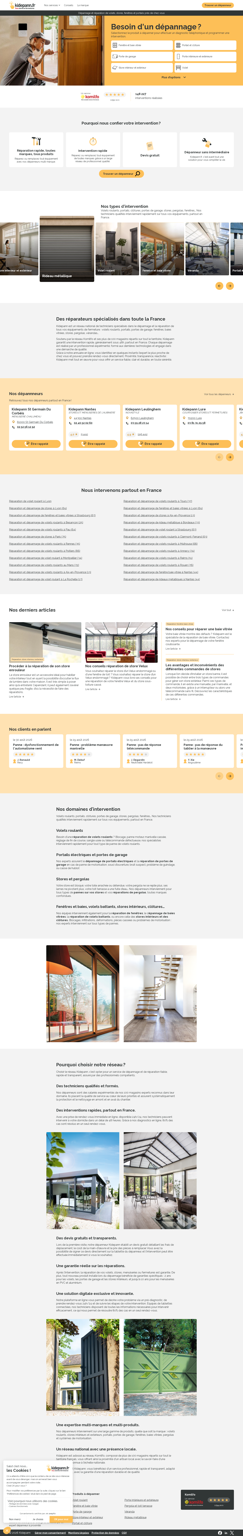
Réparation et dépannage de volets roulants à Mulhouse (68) (160, 543)
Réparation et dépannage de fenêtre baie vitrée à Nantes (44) (160, 572)
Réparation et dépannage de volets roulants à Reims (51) (158, 558)
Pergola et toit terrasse (138, 1505)
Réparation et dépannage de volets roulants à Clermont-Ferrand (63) (165, 536)
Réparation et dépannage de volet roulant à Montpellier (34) (45, 558)
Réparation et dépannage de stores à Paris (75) (37, 536)
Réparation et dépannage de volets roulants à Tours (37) (157, 501)
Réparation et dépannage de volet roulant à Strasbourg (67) (159, 529)
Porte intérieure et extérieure (141, 1500)
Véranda (129, 1511)
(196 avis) (142, 434)
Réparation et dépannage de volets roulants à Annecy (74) (159, 550)
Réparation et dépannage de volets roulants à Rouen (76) (158, 565)
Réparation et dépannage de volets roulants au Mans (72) (44, 565)
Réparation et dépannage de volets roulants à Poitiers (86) (44, 550)
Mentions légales (78, 1533)
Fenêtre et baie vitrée (85, 1505)
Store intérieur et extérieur (87, 1517)
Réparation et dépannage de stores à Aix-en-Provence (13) (159, 515)
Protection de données (105, 1533)
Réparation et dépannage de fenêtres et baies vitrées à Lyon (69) (163, 508)
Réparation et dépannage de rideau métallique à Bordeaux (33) (161, 522)
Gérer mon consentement (50, 1533)
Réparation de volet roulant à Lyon (30, 501)
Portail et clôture (82, 1523)
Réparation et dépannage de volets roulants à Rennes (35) (44, 543)
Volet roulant (80, 1500)
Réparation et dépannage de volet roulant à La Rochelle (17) (45, 579)
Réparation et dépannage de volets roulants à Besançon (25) (46, 522)
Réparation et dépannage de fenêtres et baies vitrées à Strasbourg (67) (52, 515)
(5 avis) (84, 434)
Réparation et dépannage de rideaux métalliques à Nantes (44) (161, 579)
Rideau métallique (135, 1517)
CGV (124, 1533)
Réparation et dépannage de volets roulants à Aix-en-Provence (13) (50, 572)
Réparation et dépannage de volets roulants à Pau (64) (42, 529)
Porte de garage (82, 1511)
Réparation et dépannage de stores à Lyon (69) (38, 508)
